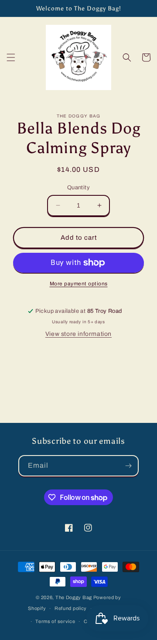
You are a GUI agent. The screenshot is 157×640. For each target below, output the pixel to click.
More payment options (79, 284)
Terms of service (55, 621)
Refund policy (71, 608)
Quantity (78, 187)
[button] (10, 57)
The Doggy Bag (73, 597)
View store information (78, 334)
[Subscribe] (128, 465)
